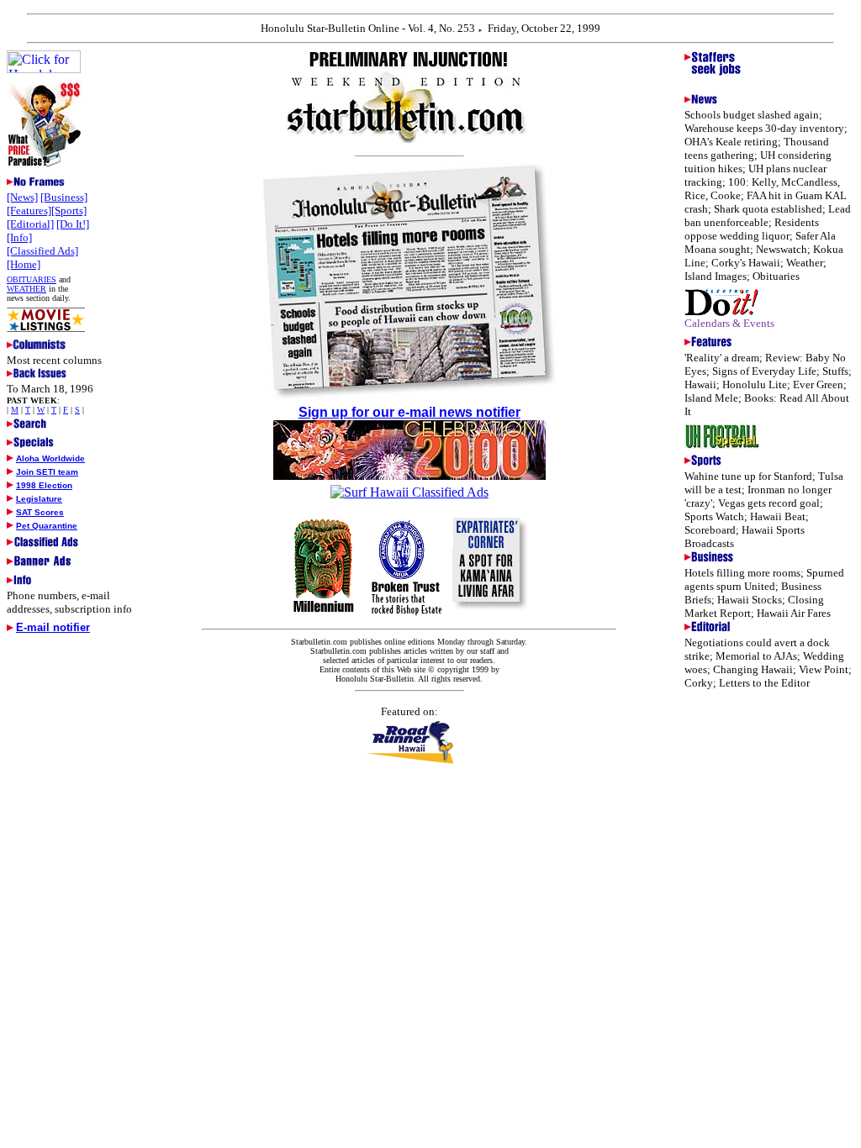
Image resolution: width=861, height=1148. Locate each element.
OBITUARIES (31, 279)
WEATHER (26, 288)
